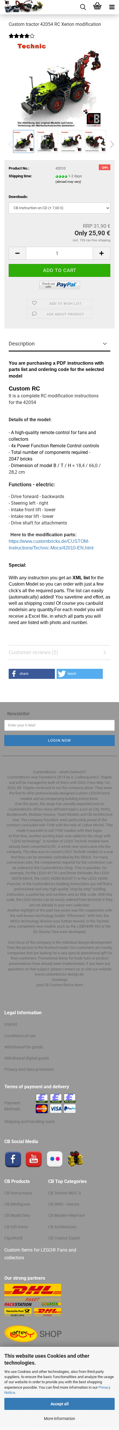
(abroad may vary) (68, 182)
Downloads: (18, 197)
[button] (110, 144)
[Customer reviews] (22, 40)
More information (59, 1418)
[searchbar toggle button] (83, 7)
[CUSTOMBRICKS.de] (21, 7)
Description (22, 344)
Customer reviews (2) (33, 652)
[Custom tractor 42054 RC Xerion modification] (59, 85)
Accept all (60, 1404)
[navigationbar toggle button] (112, 7)
